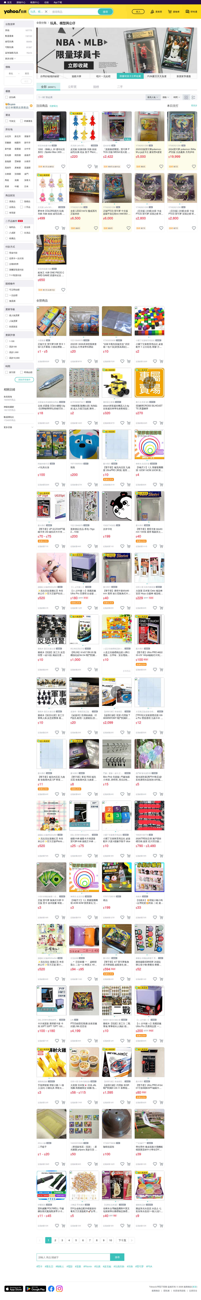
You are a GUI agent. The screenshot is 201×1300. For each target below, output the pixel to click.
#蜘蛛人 (60, 1266)
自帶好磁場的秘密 (49, 76)
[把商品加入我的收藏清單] (63, 166)
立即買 (72, 86)
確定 (26, 81)
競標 (96, 86)
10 (110, 1240)
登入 (138, 11)
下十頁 (122, 1240)
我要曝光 (54, 105)
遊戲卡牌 (76, 76)
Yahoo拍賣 (15, 11)
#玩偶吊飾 (119, 1266)
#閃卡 (39, 1266)
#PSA (149, 1266)
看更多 (194, 105)
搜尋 (117, 1257)
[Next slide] (64, 126)
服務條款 (156, 1290)
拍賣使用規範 (179, 1290)
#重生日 (49, 1266)
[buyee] (19, 106)
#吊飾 (130, 1266)
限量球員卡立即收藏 (130, 76)
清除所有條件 (24, 379)
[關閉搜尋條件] (46, 11)
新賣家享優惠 (184, 76)
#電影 (70, 1266)
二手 (120, 86)
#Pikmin (88, 1266)
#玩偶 (97, 1266)
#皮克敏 (107, 1266)
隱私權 (166, 1290)
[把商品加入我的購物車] (96, 166)
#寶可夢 (139, 1266)
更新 (195, 1286)
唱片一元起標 (103, 76)
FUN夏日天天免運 (156, 76)
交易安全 (193, 1290)
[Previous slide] (39, 126)
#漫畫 (78, 1266)
